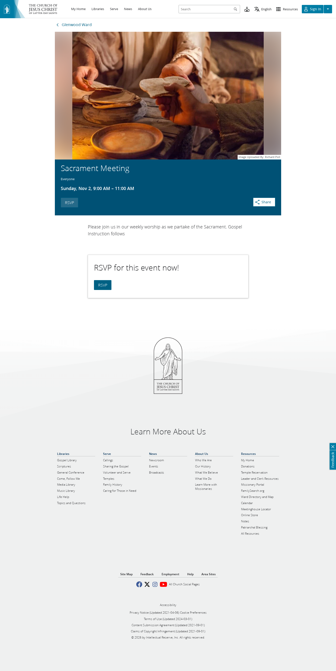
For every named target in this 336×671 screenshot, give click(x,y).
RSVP (69, 202)
